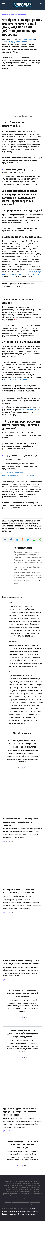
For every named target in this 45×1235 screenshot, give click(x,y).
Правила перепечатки (9, 1214)
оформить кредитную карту (14, 42)
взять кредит (29, 39)
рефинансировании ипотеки (22, 475)
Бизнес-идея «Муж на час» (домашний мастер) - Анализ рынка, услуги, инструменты (22, 1033)
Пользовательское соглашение (28, 1211)
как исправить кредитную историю (25, 274)
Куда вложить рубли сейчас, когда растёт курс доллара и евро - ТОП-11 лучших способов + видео (21, 1111)
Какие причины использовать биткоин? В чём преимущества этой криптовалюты (22, 993)
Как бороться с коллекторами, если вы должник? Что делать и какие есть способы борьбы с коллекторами (20, 892)
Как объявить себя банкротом (15, 380)
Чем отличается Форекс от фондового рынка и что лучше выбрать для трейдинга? (20, 822)
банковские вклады (28, 409)
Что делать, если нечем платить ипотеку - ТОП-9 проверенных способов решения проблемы (22, 743)
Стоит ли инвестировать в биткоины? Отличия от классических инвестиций (22, 1144)
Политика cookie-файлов (26, 1214)
